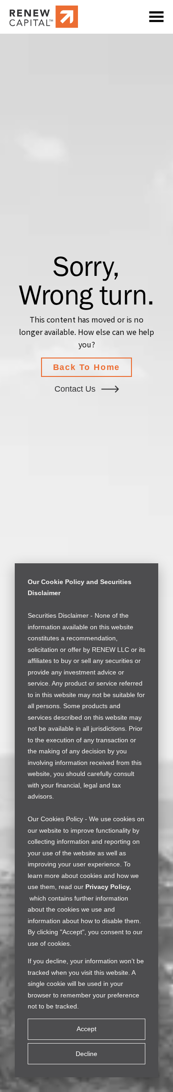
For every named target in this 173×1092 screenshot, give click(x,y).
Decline (86, 1053)
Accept (86, 1028)
